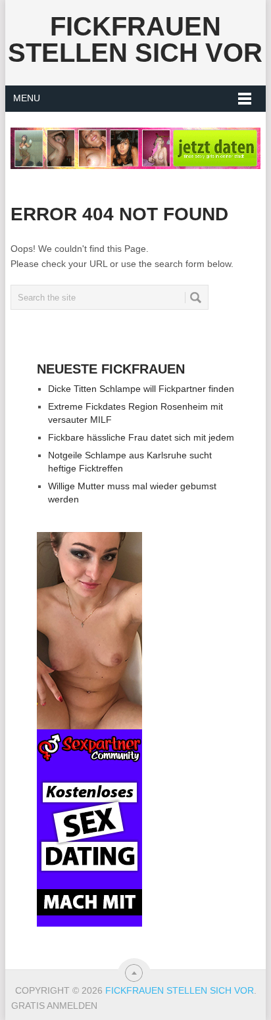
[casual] (89, 729)
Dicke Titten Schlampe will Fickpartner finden (141, 388)
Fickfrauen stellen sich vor (135, 39)
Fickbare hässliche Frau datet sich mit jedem (141, 437)
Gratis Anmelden (54, 1005)
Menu (26, 98)
